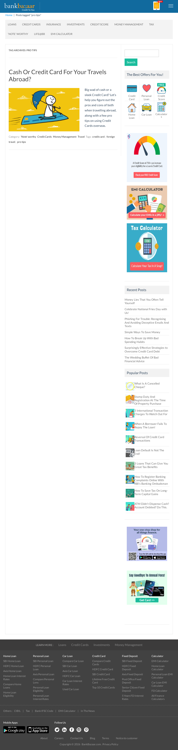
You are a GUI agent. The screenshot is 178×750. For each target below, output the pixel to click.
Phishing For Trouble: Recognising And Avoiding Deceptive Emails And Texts (147, 322)
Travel (81, 136)
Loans (12, 24)
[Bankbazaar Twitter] (56, 730)
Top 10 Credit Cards (103, 687)
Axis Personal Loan (43, 674)
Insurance (53, 24)
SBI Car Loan (70, 666)
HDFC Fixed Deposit (129, 667)
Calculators (161, 115)
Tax (151, 24)
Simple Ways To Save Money (142, 332)
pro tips (21, 141)
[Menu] (171, 5)
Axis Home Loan (12, 671)
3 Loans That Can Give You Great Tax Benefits (151, 465)
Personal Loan (147, 97)
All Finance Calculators (158, 697)
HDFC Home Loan (13, 666)
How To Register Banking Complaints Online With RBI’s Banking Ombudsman (151, 480)
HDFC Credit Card (102, 669)
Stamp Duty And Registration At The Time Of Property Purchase (150, 400)
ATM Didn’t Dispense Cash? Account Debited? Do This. (151, 505)
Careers (58, 738)
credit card (98, 136)
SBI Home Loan (12, 661)
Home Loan (131, 116)
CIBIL (17, 710)
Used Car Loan (71, 689)
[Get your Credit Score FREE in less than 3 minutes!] (147, 183)
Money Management (128, 24)
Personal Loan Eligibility (41, 689)
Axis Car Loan (70, 671)
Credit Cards (31, 24)
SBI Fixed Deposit (132, 661)
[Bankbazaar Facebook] (71, 730)
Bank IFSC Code (44, 710)
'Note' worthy (28, 136)
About (44, 738)
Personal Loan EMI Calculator (162, 676)
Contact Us (76, 738)
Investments (75, 24)
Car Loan (147, 114)
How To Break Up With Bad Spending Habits (141, 340)
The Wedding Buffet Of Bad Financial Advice (141, 359)
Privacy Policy (110, 744)
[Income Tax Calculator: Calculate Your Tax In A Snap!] (147, 273)
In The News (88, 710)
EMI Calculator (62, 34)
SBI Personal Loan (43, 661)
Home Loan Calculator (158, 667)
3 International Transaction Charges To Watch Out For (151, 412)
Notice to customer (127, 738)
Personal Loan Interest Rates (41, 697)
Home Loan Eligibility (9, 694)
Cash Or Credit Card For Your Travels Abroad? (57, 75)
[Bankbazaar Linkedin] (64, 730)
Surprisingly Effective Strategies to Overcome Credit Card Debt (146, 349)
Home (8, 15)
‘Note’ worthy (18, 34)
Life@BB (39, 34)
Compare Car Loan (73, 661)
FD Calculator (159, 690)
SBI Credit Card (101, 674)
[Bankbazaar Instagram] (79, 730)
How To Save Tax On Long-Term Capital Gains (151, 492)
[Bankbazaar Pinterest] (86, 730)
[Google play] (14, 732)
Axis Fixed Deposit (132, 674)
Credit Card (131, 97)
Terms (105, 738)
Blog (92, 738)
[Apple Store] (37, 732)
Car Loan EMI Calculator (159, 684)
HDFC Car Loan (71, 676)
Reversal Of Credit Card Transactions (149, 438)
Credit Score (99, 24)
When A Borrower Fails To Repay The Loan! (150, 425)
